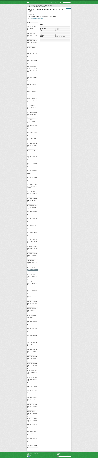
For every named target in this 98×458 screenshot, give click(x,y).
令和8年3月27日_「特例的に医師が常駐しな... (32, 338)
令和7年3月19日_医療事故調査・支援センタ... (32, 141)
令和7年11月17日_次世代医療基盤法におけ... (32, 281)
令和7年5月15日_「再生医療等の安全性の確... (32, 171)
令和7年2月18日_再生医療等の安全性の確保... (32, 126)
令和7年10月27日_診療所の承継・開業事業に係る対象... (36, 6)
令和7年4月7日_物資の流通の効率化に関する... (32, 168)
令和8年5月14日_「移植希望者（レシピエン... (32, 400)
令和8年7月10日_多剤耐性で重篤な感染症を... (32, 446)
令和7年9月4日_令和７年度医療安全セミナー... (32, 221)
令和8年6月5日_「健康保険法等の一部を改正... (32, 411)
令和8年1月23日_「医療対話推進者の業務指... (32, 301)
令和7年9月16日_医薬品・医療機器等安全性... (32, 233)
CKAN (58, 454)
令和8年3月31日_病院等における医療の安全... (32, 387)
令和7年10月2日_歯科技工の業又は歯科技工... (32, 246)
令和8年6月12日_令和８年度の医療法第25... (32, 418)
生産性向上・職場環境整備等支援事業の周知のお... (32, 130)
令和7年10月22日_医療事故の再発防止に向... (32, 265)
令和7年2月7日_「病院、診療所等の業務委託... (32, 117)
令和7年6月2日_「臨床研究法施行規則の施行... (32, 189)
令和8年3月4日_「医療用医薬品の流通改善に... (32, 308)
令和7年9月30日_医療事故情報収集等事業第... (32, 242)
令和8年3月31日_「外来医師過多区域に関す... (32, 352)
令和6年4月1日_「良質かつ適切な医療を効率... (32, 24)
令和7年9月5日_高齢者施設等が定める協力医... (32, 223)
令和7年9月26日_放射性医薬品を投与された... (32, 228)
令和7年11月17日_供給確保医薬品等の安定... (32, 279)
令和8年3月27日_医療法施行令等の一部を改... (32, 343)
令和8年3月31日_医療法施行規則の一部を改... (32, 384)
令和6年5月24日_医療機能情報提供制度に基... (32, 40)
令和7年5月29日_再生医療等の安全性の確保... (32, 175)
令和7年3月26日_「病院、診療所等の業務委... (32, 146)
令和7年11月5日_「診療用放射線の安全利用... (32, 272)
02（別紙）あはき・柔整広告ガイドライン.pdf (32, 122)
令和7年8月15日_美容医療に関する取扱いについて (32, 212)
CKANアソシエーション (30, 455)
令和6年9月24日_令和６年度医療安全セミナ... (32, 71)
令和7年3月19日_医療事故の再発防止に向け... (32, 139)
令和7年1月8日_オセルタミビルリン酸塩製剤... (32, 103)
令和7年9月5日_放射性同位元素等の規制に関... (32, 237)
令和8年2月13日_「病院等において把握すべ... (32, 304)
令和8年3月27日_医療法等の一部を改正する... (32, 347)
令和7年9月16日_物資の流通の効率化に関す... (32, 226)
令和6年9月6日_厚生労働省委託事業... (31, 66)
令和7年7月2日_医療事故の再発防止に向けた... (32, 203)
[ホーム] (27, 5)
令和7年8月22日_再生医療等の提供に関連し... (32, 216)
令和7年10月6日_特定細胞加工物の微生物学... (32, 251)
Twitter (28, 449)
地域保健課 (33, 5)
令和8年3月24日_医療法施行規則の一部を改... (32, 333)
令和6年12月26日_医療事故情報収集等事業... (32, 96)
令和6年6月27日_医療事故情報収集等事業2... (32, 61)
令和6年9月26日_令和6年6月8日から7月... (31, 75)
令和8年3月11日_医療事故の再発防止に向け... (32, 313)
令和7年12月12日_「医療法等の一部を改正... (32, 291)
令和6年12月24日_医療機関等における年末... (32, 99)
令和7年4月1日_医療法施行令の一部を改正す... (32, 166)
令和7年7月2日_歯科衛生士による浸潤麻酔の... (32, 205)
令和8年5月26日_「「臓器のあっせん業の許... (32, 404)
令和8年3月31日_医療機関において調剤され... (32, 356)
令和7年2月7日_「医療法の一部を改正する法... (32, 115)
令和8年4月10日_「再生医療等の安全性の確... (32, 375)
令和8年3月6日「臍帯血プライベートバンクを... (32, 311)
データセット (51, 2)
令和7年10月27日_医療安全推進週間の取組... (32, 258)
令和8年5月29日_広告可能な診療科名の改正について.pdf (32, 397)
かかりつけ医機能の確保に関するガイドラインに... (32, 208)
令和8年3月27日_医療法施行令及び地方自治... (32, 340)
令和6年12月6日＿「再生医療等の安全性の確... (32, 89)
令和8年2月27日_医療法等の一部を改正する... (32, 306)
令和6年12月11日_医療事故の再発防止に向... (32, 92)
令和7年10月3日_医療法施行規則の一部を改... (32, 249)
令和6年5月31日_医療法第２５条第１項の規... (32, 43)
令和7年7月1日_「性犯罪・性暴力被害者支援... (32, 201)
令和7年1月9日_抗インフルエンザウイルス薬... (32, 106)
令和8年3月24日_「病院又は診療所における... (32, 331)
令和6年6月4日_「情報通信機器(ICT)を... (32, 47)
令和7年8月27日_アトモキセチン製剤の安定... (32, 235)
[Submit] (69, 2)
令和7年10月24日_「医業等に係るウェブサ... (32, 267)
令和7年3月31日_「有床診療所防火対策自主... (32, 164)
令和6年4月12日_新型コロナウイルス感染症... (32, 36)
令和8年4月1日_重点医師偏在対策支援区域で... (32, 370)
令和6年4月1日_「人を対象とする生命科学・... (32, 31)
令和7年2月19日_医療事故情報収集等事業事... (32, 128)
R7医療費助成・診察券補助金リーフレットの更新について (32, 260)
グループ (58, 2)
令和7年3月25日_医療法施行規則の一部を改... (32, 143)
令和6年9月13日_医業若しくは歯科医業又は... (32, 68)
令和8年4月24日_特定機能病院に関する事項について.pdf (32, 382)
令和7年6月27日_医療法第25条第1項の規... (32, 191)
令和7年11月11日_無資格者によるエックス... (32, 274)
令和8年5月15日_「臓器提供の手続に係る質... (32, 402)
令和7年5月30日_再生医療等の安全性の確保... (32, 182)
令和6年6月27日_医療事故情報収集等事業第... (32, 63)
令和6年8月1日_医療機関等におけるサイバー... (32, 73)
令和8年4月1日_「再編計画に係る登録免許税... (32, 368)
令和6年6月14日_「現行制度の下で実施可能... (32, 54)
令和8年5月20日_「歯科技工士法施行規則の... (32, 391)
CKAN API (28, 454)
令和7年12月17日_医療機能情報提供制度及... (32, 293)
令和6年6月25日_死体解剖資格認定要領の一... (32, 58)
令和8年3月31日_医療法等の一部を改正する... (32, 361)
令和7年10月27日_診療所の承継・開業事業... (32, 270)
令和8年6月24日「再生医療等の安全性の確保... (32, 434)
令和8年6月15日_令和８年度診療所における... (32, 421)
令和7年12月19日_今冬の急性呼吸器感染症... (32, 288)
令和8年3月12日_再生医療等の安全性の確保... (32, 315)
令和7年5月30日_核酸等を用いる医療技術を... (32, 180)
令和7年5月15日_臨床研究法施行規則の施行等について (32, 173)
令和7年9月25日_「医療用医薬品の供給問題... (32, 239)
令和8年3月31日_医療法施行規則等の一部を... (32, 359)
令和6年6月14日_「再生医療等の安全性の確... (32, 56)
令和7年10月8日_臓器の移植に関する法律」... (32, 253)
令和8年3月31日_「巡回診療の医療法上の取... (32, 354)
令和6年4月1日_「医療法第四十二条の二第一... (32, 29)
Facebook (29, 450)
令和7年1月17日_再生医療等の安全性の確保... (32, 108)
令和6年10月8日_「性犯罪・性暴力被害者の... (32, 82)
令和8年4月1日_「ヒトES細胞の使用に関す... (32, 366)
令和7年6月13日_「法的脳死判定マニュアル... (32, 157)
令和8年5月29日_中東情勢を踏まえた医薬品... (32, 407)
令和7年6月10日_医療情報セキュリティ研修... (32, 154)
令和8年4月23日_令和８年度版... (31, 388)
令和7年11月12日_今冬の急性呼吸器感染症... (32, 277)
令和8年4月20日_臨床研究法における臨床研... (32, 377)
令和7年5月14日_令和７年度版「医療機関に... (32, 152)
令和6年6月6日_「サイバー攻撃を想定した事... (32, 49)
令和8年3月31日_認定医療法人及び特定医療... (32, 363)
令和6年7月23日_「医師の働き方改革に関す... (32, 85)
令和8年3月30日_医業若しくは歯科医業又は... (32, 349)
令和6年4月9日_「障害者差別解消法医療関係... (32, 38)
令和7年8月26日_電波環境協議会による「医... (32, 219)
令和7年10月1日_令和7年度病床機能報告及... (32, 230)
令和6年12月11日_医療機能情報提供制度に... (32, 110)
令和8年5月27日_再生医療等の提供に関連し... (32, 395)
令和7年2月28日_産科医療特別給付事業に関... (32, 148)
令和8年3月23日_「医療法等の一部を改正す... (32, 329)
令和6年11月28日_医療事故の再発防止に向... (32, 87)
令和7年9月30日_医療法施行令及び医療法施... (32, 244)
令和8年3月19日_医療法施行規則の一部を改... (32, 319)
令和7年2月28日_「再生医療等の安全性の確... (32, 135)
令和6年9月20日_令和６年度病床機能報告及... (32, 78)
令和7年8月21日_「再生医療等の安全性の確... (32, 214)
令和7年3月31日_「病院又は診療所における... (32, 161)
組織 (55, 2)
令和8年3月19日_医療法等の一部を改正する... (32, 322)
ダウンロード (68, 8)
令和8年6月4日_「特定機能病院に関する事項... (32, 409)
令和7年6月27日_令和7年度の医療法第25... (32, 194)
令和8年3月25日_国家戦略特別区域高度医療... (32, 336)
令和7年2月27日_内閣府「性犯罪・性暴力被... (32, 133)
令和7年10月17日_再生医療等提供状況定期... (32, 256)
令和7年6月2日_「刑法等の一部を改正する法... (32, 196)
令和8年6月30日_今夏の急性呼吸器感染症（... (32, 443)
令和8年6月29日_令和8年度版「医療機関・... (32, 441)
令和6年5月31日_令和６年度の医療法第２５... (32, 45)
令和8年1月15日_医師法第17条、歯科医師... (32, 299)
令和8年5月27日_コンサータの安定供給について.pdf (32, 393)
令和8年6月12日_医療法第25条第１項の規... (32, 416)
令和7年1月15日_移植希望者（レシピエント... (32, 112)
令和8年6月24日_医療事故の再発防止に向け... (32, 432)
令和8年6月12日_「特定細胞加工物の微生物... (32, 414)
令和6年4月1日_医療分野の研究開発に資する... (32, 33)
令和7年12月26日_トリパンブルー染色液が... (32, 297)
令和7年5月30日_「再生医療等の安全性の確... (32, 178)
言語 (57, 455)
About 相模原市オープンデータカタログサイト (32, 453)
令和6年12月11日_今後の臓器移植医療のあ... (32, 94)
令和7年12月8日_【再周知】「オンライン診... (32, 286)
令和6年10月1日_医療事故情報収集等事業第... (32, 80)
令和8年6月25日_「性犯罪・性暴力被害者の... (32, 436)
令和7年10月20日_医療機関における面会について (32, 263)
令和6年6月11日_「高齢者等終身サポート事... (32, 51)
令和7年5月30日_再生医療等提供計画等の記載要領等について (32, 187)
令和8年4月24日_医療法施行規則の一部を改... (32, 380)
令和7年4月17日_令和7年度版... (31, 150)
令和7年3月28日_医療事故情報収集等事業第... (32, 159)
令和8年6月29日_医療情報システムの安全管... (32, 439)
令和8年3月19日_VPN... (30, 317)
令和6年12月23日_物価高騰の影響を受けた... (32, 101)
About (61, 2)
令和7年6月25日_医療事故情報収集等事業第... (32, 198)
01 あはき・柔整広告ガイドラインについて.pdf (32, 119)
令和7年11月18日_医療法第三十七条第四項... (32, 284)
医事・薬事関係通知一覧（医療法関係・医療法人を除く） (44, 5)
